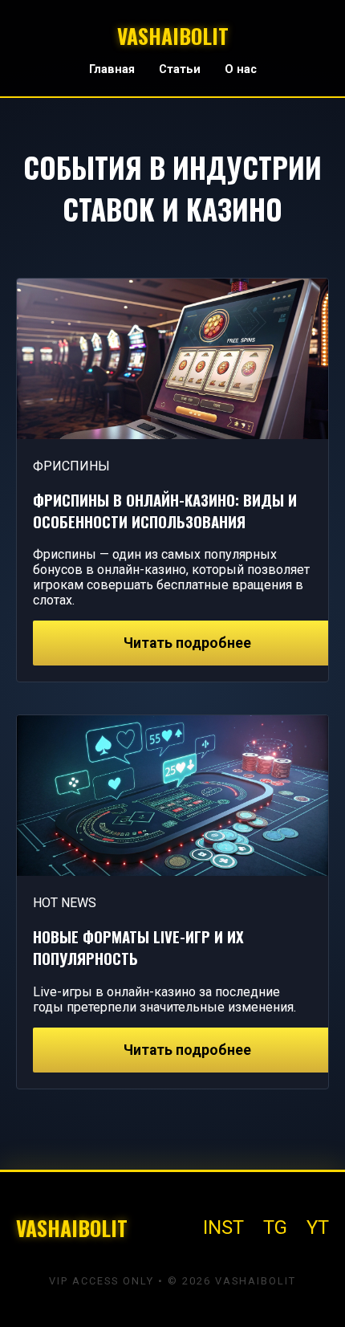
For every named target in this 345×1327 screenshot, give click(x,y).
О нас (241, 69)
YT (317, 1227)
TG (275, 1227)
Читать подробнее (187, 643)
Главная (112, 69)
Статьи (180, 69)
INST (223, 1227)
